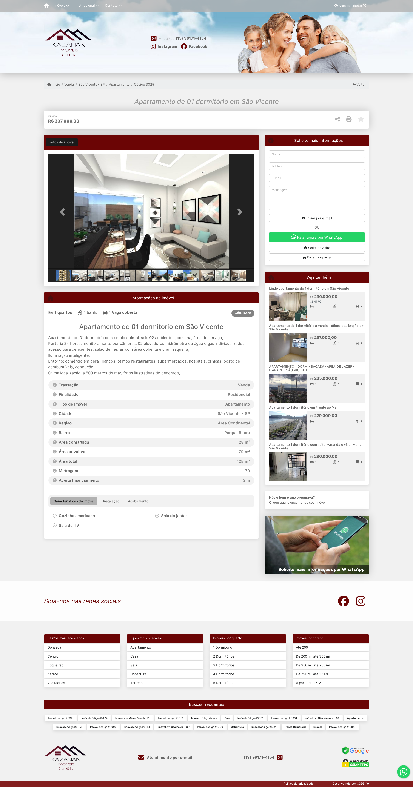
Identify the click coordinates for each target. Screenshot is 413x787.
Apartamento (119, 84)
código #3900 (103, 727)
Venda (69, 84)
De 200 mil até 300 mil (313, 656)
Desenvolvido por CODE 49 (351, 783)
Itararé (53, 674)
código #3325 (61, 718)
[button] (63, 212)
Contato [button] (111, 5)
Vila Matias (56, 683)
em (132, 718)
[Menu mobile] (46, 6)
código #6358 (69, 727)
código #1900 (210, 727)
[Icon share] (343, 601)
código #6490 (342, 727)
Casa (134, 656)
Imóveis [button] (59, 5)
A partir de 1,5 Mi (309, 683)
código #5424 (95, 718)
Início (55, 84)
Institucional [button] (85, 5)
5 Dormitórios (223, 683)
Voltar (361, 84)
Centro (53, 656)
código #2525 (204, 718)
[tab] (62, 142)
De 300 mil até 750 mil (313, 665)
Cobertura (138, 674)
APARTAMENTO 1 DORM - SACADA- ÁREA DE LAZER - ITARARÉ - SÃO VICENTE (312, 368)
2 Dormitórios (223, 656)
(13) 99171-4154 (191, 38)
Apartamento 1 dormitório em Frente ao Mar (303, 407)
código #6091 (250, 718)
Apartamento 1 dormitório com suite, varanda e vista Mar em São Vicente (316, 446)
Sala (133, 665)
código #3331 (284, 718)
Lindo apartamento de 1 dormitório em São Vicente (309, 288)
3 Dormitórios (223, 665)
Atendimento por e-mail (169, 757)
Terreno (136, 683)
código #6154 (137, 727)
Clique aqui (278, 502)
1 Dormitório (222, 647)
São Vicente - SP (92, 84)
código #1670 (171, 718)
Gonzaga (54, 647)
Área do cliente (350, 6)
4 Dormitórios (223, 674)
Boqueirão (55, 665)
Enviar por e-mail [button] (318, 218)
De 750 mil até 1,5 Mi (312, 674)
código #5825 (264, 727)
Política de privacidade (299, 783)
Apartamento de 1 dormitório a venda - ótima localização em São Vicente (316, 327)
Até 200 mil (304, 647)
